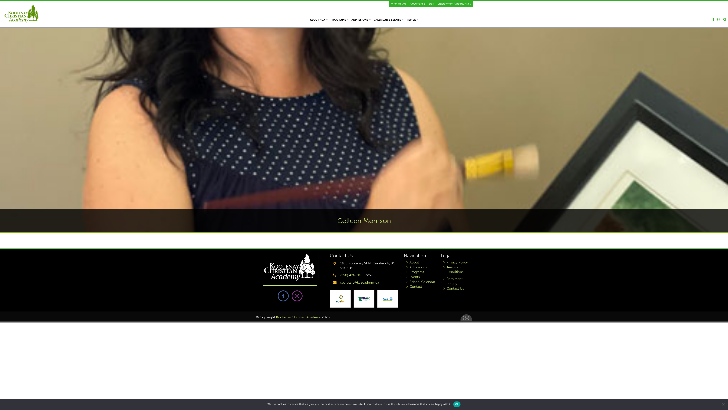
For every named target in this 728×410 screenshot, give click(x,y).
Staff (431, 3)
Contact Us (455, 288)
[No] (723, 404)
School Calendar (422, 282)
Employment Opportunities (454, 3)
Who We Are (398, 3)
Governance (417, 3)
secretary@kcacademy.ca (359, 282)
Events (415, 277)
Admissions (360, 19)
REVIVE (411, 19)
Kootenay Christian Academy (298, 317)
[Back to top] (722, 396)
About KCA (318, 19)
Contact (416, 287)
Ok (457, 404)
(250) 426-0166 (352, 275)
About (414, 262)
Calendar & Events (388, 19)
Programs (339, 19)
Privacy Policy (457, 262)
